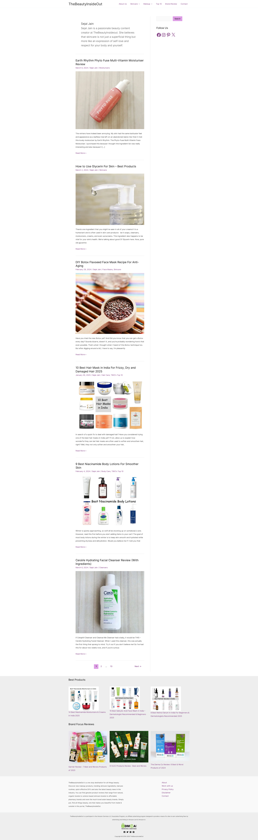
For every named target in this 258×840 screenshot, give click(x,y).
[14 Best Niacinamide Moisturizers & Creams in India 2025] (84, 698)
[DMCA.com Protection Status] (129, 826)
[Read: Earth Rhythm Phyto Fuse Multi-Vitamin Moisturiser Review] (110, 100)
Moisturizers (104, 68)
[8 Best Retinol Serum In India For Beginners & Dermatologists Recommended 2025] (166, 698)
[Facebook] (124, 832)
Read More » (81, 153)
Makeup (146, 4)
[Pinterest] (133, 832)
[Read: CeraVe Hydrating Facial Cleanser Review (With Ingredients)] (110, 602)
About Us (123, 4)
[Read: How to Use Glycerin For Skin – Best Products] (110, 199)
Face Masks (108, 269)
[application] (139, 3)
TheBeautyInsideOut (85, 4)
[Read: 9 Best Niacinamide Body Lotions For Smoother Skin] (110, 500)
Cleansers (103, 567)
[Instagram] (130, 832)
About (164, 782)
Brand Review (171, 4)
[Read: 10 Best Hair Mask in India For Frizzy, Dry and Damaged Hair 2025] (110, 404)
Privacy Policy (168, 789)
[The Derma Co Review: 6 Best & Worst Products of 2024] (170, 746)
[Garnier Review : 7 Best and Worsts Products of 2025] (88, 747)
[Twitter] (127, 832)
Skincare (134, 4)
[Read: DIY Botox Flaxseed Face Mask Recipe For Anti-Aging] (110, 303)
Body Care (105, 471)
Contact (184, 4)
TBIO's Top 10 (117, 375)
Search (177, 19)
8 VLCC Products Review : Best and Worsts (128, 766)
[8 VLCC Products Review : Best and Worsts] (129, 746)
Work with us (167, 786)
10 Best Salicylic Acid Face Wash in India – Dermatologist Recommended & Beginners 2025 (128, 714)
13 (111, 666)
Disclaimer (166, 793)
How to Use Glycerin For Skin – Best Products (106, 166)
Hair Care (106, 375)
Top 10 (159, 4)
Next (138, 666)
